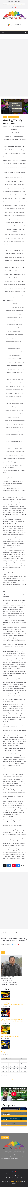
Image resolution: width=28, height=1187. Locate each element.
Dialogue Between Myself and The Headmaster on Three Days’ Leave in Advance (13, 939)
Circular (5, 1124)
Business (5, 1119)
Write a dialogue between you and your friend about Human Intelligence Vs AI (12, 1003)
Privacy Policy (19, 1173)
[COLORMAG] (14, 1141)
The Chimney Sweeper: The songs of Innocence (14, 934)
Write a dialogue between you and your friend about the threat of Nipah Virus (12, 1020)
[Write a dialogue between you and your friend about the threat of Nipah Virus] (14, 1012)
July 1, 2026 (5, 1054)
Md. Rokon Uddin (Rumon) (18, 126)
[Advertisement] (14, 53)
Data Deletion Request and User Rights (14, 1177)
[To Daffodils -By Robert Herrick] (14, 1029)
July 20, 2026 (6, 1038)
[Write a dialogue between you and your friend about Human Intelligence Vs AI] (14, 995)
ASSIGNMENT (6, 1114)
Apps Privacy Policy (19, 1175)
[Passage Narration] (14, 1044)
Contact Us (13, 1173)
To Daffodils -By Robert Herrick (10, 1036)
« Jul (13, 1079)
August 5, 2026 (6, 1006)
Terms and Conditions (9, 1175)
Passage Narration (6, 1052)
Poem (17, 116)
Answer (5, 1109)
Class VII (4, 116)
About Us (8, 1173)
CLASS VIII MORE (11, 116)
